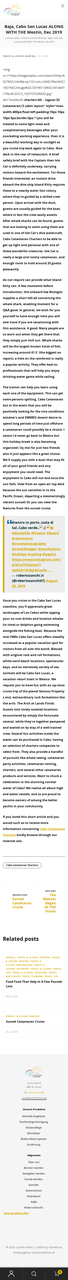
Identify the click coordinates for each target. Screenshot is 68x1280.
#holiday (19, 554)
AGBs (34, 1202)
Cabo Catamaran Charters (22, 865)
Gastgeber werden (33, 1173)
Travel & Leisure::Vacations (29, 972)
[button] (62, 5)
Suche (34, 1274)
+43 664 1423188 (36, 1092)
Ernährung (33, 1144)
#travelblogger (24, 549)
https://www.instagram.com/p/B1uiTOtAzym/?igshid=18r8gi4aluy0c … (36, 564)
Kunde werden (34, 1179)
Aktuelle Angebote (33, 1116)
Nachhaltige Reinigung (33, 1122)
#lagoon (49, 554)
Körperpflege (34, 1127)
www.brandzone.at (43, 1252)
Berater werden (33, 1168)
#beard (53, 533)
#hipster (38, 533)
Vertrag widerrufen (16, 1213)
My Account (11, 1274)
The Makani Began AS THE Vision (49, 903)
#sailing (34, 554)
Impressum (34, 1196)
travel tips (51, 976)
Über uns (33, 1162)
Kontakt (34, 1185)
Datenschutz (34, 1190)
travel (11, 957)
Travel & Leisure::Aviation (33, 957)
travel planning (32, 976)
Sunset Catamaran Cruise (22, 903)
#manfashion (49, 549)
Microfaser (33, 1133)
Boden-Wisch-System (33, 1139)
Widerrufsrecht (33, 1207)
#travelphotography (29, 543)
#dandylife (21, 533)
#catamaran (22, 538)
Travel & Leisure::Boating (19, 56)
